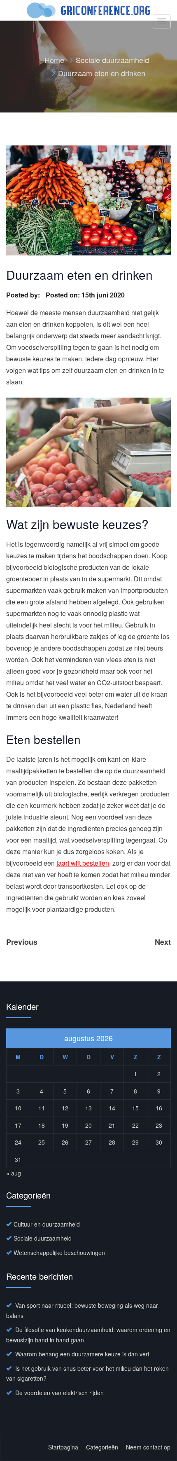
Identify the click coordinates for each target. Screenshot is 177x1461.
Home (54, 59)
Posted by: (24, 295)
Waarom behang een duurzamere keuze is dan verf (82, 1354)
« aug (13, 1173)
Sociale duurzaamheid (112, 59)
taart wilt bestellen (82, 863)
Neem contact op (148, 1447)
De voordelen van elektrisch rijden (59, 1392)
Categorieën (102, 1447)
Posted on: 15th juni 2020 (85, 295)
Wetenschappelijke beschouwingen (59, 1252)
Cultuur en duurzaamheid (47, 1224)
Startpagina (63, 1447)
